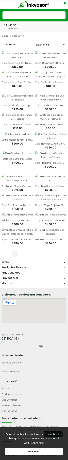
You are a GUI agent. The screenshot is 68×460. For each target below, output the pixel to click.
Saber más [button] (37, 443)
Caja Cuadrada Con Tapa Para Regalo (23, 105)
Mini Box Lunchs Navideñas (17, 220)
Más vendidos (11, 273)
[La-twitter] (12, 346)
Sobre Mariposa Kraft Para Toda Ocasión (25, 139)
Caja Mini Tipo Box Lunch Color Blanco (23, 124)
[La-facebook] (5, 346)
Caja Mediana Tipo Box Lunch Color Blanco (26, 82)
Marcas (7, 283)
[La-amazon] (33, 346)
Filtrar (10, 44)
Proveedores (10, 278)
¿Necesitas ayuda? (13, 334)
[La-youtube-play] (19, 346)
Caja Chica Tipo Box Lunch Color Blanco (24, 63)
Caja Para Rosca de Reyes (51, 220)
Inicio (5, 262)
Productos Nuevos (14, 267)
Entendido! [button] (34, 451)
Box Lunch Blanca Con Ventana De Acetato (26, 186)
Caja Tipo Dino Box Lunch (17, 159)
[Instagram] (26, 346)
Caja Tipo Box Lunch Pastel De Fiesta (23, 205)
